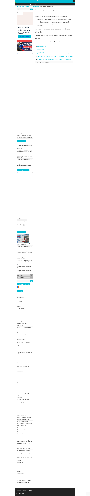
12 (20, 224)
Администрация (33, 4)
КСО (17, 362)
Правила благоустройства (21, 415)
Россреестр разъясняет (21, 455)
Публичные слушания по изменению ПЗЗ (24, 434)
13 (21, 224)
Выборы (18, 317)
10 (17, 224)
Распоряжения (19, 446)
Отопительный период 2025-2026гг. (23, 391)
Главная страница (20, 6)
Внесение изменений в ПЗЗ (22, 315)
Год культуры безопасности (22, 323)
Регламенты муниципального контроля (24, 448)
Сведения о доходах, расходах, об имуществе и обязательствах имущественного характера (24, 459)
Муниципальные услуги (21, 375)
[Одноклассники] (18, 287)
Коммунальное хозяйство (21, 356)
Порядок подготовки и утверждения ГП (24, 411)
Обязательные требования (22, 389)
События (18, 466)
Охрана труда (19, 397)
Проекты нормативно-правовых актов (24, 427)
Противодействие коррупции (22, 429)
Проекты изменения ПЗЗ (21, 425)
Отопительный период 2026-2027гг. (23, 393)
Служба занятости (20, 464)
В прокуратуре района (21, 308)
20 (21, 225)
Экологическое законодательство (23, 482)
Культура (18, 364)
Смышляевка (71, 489)
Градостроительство (35, 6)
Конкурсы (18, 358)
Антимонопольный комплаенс (22, 303)
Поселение (55, 4)
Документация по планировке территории (24, 137)
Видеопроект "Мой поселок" (22, 312)
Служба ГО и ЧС (20, 462)
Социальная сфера (20, 468)
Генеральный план (20, 133)
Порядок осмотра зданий (21, 409)
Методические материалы (21, 373)
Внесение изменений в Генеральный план (24, 313)
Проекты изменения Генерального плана (24, 423)
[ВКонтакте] (17, 287)
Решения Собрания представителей (23, 453)
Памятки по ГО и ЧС (20, 402)
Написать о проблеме (24, 36)
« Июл (18, 229)
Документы (24, 4)
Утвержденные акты (20, 477)
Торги (18, 475)
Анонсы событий (20, 299)
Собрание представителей (44, 4)
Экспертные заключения (21, 484)
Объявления (47, 62)
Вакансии (18, 310)
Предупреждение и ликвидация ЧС (23, 419)
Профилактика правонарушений (22, 431)
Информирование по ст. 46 (22, 347)
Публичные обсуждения (21, 432)
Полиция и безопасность (21, 407)
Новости (61, 4)
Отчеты (18, 395)
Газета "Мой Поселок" (21, 319)
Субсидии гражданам (20, 473)
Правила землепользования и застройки (24, 135)
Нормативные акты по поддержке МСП (24, 378)
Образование (19, 384)
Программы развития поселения (22, 421)
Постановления (19, 413)
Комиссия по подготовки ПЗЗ (22, 349)
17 (17, 225)
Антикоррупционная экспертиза (22, 301)
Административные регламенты (22, 293)
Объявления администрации (22, 387)
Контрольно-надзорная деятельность (24, 360)
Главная (18, 4)
